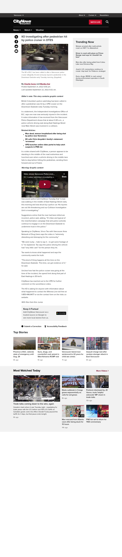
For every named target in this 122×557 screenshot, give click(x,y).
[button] (82, 15)
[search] (107, 22)
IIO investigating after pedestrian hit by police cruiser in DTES (44, 38)
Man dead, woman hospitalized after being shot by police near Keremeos (45, 134)
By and (35, 84)
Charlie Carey (30, 84)
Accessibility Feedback (57, 326)
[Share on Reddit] (16, 46)
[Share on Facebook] (16, 41)
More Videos (101, 371)
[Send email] (16, 51)
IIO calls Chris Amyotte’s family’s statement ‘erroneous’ (44, 140)
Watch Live (95, 22)
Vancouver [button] (18, 15)
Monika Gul (45, 84)
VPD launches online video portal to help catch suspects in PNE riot (45, 145)
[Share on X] (16, 37)
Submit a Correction (32, 326)
